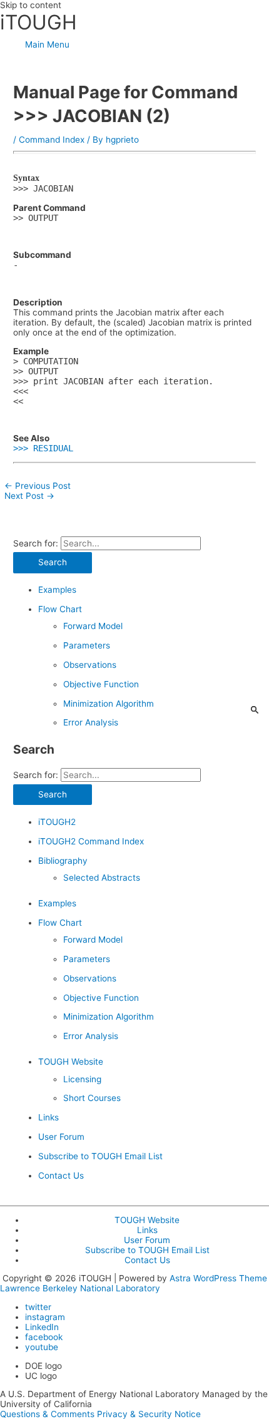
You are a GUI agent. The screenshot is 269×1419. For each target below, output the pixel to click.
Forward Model (93, 626)
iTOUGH (38, 22)
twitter (38, 1307)
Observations (89, 665)
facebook (44, 1337)
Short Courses (92, 1098)
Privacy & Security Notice (149, 1414)
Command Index (51, 140)
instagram (45, 1317)
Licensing (82, 1079)
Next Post (29, 496)
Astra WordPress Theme (218, 1278)
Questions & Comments (47, 1414)
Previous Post (37, 486)
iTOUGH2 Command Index (91, 841)
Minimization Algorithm (108, 704)
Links (48, 1117)
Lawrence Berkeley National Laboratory (80, 1288)
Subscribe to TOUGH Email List (100, 1156)
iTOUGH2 (57, 822)
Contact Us (61, 1176)
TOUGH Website (70, 1062)
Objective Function (101, 684)
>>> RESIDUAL (43, 448)
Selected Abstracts (101, 878)
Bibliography (63, 861)
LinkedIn (42, 1327)
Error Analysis (90, 722)
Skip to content (30, 5)
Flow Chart (60, 609)
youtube (41, 1347)
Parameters (86, 645)
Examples (57, 590)
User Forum (61, 1137)
